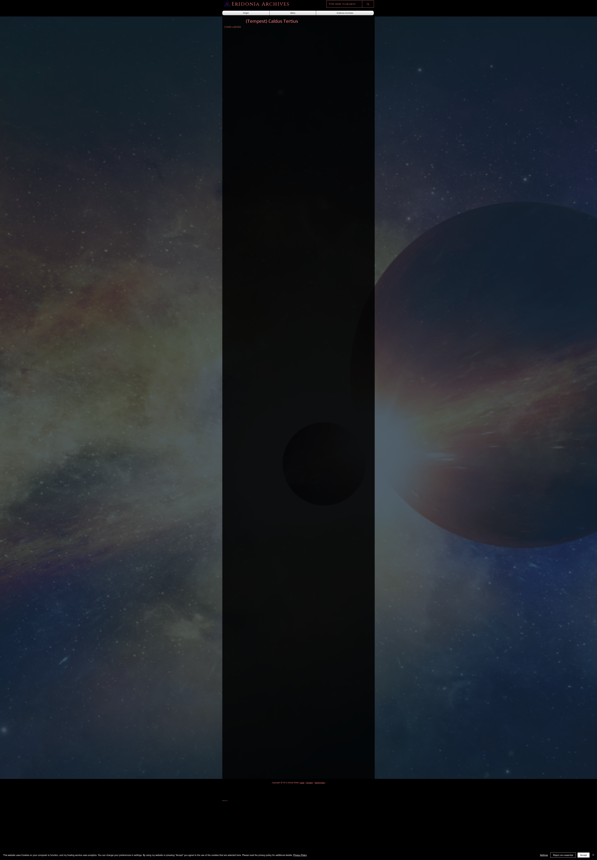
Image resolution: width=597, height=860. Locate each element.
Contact (309, 783)
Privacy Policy (300, 855)
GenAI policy (320, 783)
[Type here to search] (368, 4)
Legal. (302, 783)
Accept (583, 855)
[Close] (593, 855)
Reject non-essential (563, 855)
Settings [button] (544, 855)
